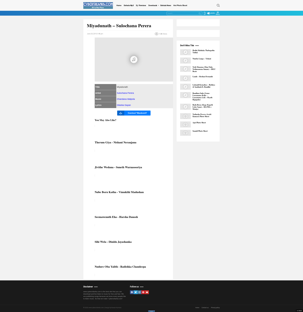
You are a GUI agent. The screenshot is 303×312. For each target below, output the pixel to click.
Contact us (205, 307)
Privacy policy (215, 307)
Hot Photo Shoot (180, 5)
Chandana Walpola (126, 99)
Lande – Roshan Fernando (203, 76)
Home (118, 5)
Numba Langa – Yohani (202, 58)
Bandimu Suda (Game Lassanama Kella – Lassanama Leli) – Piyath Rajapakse (202, 96)
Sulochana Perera (125, 93)
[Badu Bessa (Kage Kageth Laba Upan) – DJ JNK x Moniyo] (185, 107)
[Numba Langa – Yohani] (185, 61)
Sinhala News (165, 5)
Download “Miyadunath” (137, 113)
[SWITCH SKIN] (204, 13)
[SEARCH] (218, 5)
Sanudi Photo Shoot (200, 131)
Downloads (152, 5)
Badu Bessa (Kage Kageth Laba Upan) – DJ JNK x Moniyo (203, 106)
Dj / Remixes (141, 5)
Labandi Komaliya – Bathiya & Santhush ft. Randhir (204, 86)
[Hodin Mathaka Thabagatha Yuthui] (185, 52)
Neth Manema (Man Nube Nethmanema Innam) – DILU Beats (204, 69)
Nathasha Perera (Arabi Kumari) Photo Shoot (202, 115)
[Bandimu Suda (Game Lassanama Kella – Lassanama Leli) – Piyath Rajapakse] (185, 95)
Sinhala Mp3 (129, 5)
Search (199, 13)
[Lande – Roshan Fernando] (185, 78)
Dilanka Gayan (124, 105)
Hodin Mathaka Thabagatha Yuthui (204, 51)
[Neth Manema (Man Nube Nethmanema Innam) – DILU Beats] (185, 69)
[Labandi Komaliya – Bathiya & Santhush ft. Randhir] (185, 87)
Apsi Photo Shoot (199, 122)
